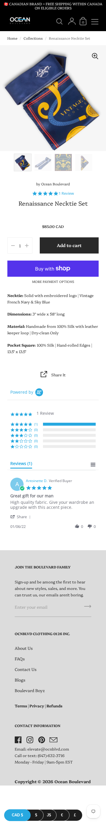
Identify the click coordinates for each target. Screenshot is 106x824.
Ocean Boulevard (55, 183)
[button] (21, 516)
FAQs (20, 659)
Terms (21, 705)
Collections (33, 38)
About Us (24, 648)
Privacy (36, 705)
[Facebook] (18, 740)
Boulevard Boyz (30, 690)
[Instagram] (30, 740)
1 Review (66, 193)
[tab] (21, 465)
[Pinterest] (41, 740)
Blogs (20, 680)
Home (12, 38)
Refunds (54, 705)
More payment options (53, 281)
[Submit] (87, 608)
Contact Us (26, 669)
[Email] (53, 740)
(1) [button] (36, 424)
